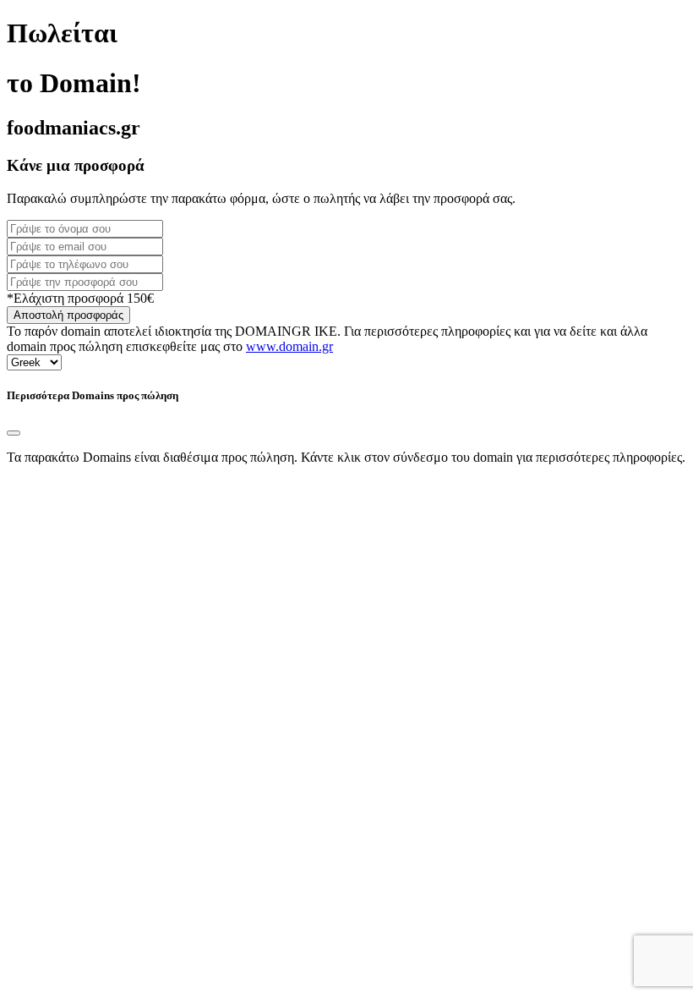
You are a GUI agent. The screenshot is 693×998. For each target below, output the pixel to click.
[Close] (13, 433)
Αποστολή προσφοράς (68, 315)
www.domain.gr (289, 346)
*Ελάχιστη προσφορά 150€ (80, 298)
